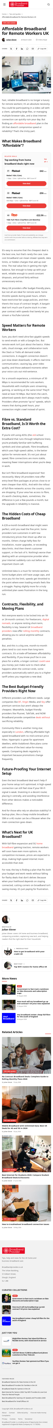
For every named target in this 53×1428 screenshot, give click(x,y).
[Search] (48, 4)
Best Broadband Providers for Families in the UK (19, 1385)
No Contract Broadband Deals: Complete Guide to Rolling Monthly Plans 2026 (25, 1077)
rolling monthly (31, 630)
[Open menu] (4, 4)
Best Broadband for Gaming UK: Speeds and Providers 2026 (23, 1398)
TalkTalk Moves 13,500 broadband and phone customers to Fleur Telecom (30, 1354)
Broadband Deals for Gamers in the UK (16, 1389)
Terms (20, 1419)
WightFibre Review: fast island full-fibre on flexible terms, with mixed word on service (29, 1339)
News (19, 986)
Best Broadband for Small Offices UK (15, 1401)
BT (19, 701)
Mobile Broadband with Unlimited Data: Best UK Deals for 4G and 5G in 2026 (24, 1127)
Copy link (43, 49)
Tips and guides (15, 14)
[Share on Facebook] (16, 49)
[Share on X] (11, 49)
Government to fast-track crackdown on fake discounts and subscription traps (33, 991)
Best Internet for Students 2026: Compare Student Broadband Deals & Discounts (25, 1176)
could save (44, 661)
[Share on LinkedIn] (22, 49)
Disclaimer (28, 1419)
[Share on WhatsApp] (27, 49)
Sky (43, 701)
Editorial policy (22, 1413)
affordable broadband (24, 123)
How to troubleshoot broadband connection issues (25, 1224)
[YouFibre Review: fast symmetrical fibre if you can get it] (6, 1363)
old (34, 434)
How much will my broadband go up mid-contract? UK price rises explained (33, 1002)
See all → (46, 160)
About (4, 1413)
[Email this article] (33, 49)
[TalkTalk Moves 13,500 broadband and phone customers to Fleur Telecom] (6, 1352)
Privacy (4, 1419)
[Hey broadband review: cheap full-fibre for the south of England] (9, 1018)
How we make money (38, 1413)
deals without (43, 717)
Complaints (6, 1415)
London (19, 731)
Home (4, 14)
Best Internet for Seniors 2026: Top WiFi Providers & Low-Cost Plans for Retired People (24, 1393)
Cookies (13, 1419)
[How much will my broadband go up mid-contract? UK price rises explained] (9, 1005)
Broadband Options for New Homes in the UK (18, 1382)
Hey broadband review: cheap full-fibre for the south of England (33, 1015)
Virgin (25, 701)
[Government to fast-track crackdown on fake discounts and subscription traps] (9, 990)
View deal (26, 183)
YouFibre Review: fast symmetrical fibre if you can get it (30, 1362)
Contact (12, 1413)
